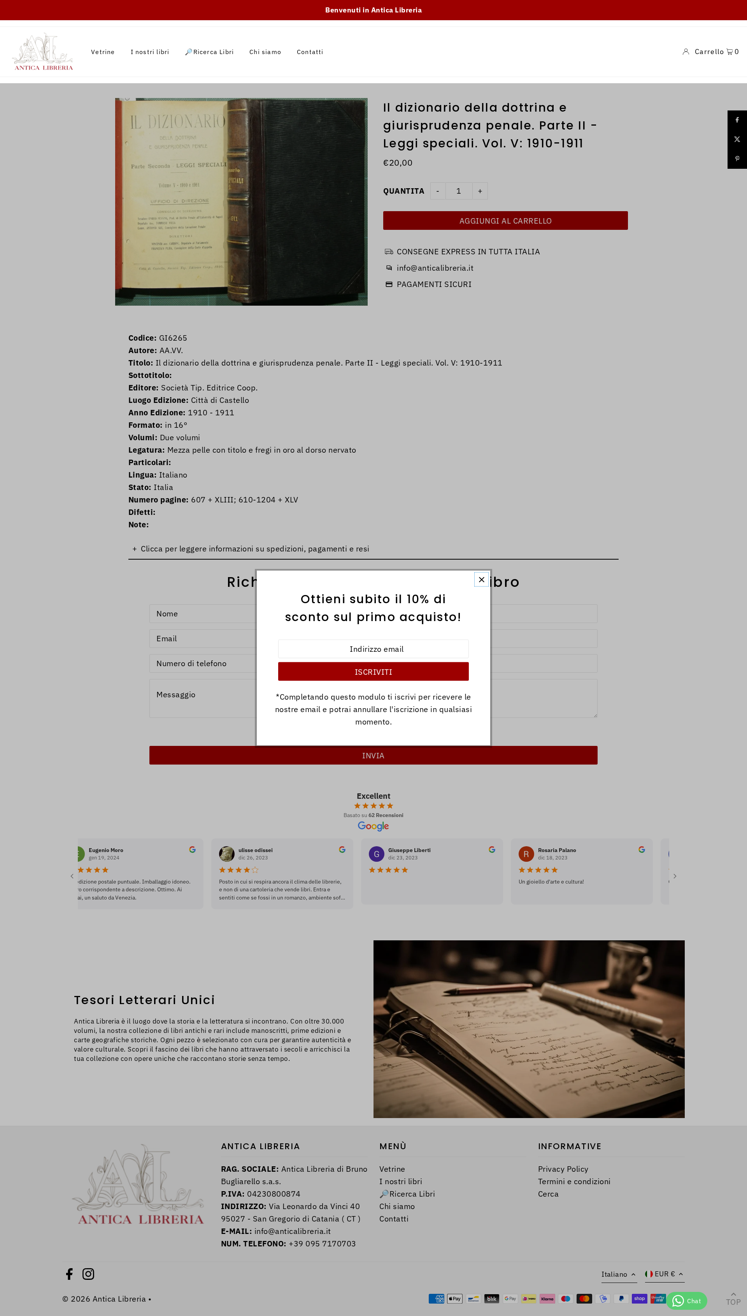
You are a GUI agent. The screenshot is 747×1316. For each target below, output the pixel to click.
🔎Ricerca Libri (209, 52)
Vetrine (103, 52)
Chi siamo (265, 52)
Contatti (310, 52)
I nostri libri (150, 52)
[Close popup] (481, 579)
